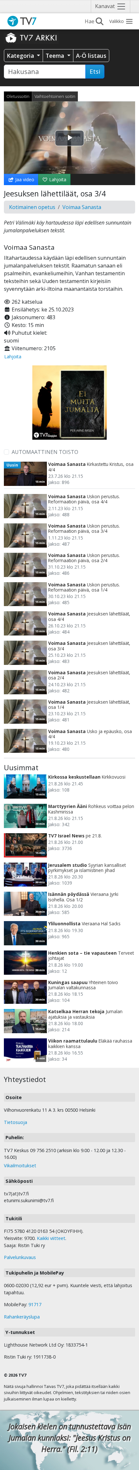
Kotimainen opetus (32, 207)
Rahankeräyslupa (22, 1317)
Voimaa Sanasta (81, 207)
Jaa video (24, 179)
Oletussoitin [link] (17, 96)
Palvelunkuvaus (20, 1257)
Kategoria (21, 55)
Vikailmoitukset (20, 1165)
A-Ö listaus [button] (91, 55)
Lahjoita (57, 179)
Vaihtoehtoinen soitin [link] (55, 96)
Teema (56, 55)
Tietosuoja (15, 1122)
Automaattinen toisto (45, 452)
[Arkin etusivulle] (31, 37)
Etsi (95, 71)
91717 (34, 1304)
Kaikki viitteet (51, 1238)
